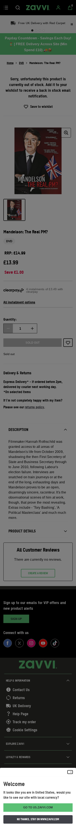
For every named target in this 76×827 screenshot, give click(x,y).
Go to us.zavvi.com (38, 807)
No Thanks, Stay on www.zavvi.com (38, 819)
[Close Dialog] (70, 772)
